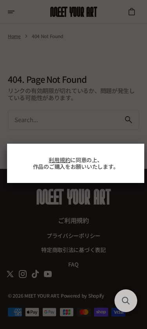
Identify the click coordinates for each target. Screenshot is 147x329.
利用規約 (59, 160)
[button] (125, 300)
